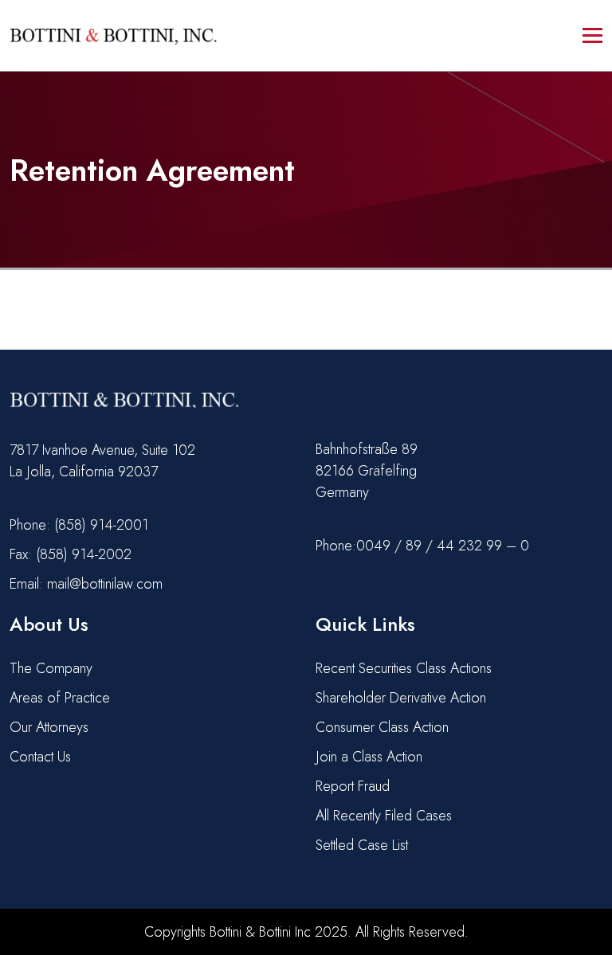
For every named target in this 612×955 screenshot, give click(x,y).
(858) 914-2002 (83, 554)
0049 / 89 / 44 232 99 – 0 (442, 545)
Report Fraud (353, 786)
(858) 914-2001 (101, 525)
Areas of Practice (60, 697)
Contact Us (40, 756)
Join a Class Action (369, 756)
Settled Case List (362, 845)
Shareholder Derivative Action (401, 697)
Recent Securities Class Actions (404, 668)
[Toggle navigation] (592, 35)
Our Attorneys (49, 727)
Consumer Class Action (382, 727)
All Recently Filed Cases (384, 815)
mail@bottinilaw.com (105, 583)
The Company (51, 668)
